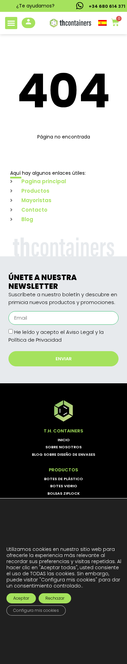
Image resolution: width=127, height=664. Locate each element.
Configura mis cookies (36, 610)
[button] (11, 23)
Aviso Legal (80, 332)
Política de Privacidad (35, 339)
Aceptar (21, 598)
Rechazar (54, 598)
